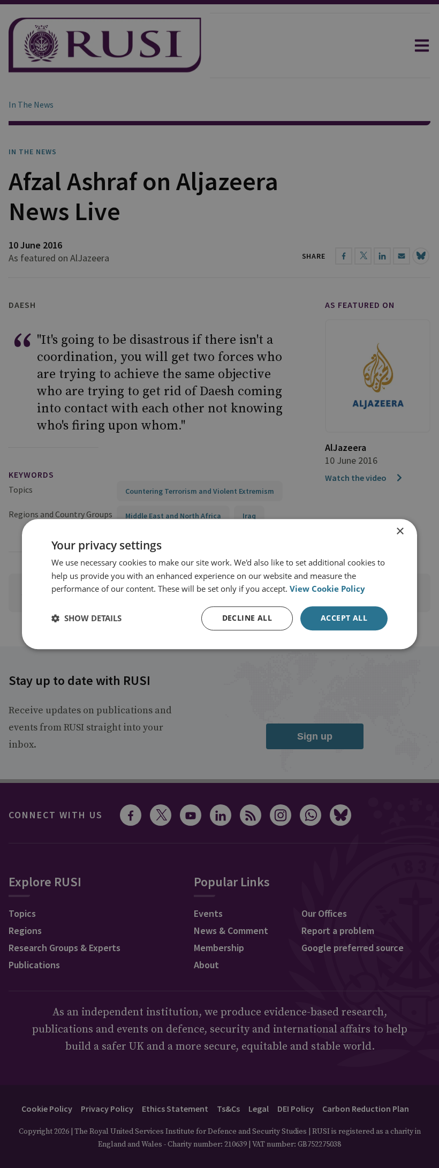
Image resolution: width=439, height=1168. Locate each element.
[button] (86, 618)
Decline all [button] (247, 618)
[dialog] (219, 584)
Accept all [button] (344, 618)
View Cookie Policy (327, 589)
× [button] (400, 532)
